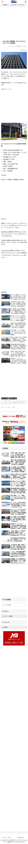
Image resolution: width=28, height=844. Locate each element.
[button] (25, 605)
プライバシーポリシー (7, 837)
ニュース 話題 (5, 398)
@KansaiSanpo (5, 250)
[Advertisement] (14, 23)
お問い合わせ (21, 837)
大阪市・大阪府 (13, 398)
